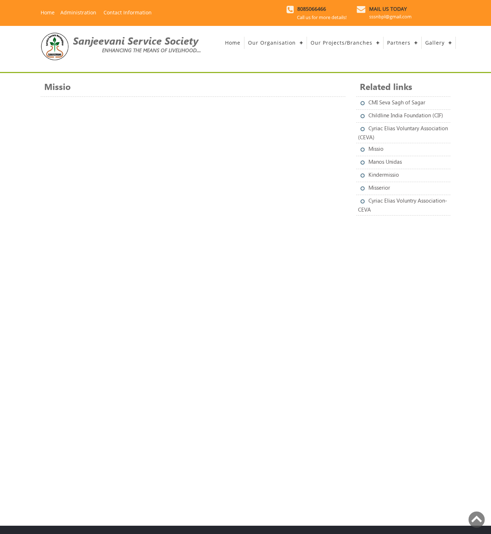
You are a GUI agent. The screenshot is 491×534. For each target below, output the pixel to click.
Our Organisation (272, 42)
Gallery (435, 42)
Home (48, 12)
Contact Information (128, 12)
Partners (398, 42)
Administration (79, 12)
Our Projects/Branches (341, 42)
